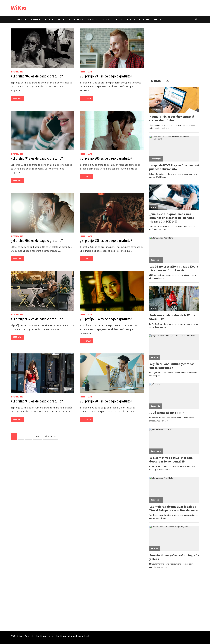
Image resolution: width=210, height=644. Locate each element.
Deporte (92, 19)
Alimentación (75, 19)
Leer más (18, 98)
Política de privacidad (66, 636)
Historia (35, 19)
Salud (60, 19)
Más (156, 19)
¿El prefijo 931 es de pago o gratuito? (106, 76)
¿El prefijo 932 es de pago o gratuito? (37, 319)
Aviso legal (83, 636)
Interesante (17, 71)
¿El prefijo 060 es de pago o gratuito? (37, 241)
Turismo (118, 19)
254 (37, 436)
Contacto (29, 636)
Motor (105, 19)
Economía (144, 19)
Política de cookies (45, 636)
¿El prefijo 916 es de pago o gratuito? (37, 401)
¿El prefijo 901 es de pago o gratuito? (106, 401)
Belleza (48, 19)
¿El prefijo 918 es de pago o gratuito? (37, 158)
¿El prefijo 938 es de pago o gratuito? (106, 241)
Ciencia (131, 19)
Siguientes (50, 436)
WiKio (18, 8)
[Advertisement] (174, 50)
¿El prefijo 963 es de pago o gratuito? (37, 76)
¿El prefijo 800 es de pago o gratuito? (106, 158)
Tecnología (19, 19)
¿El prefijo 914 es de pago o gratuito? (106, 319)
